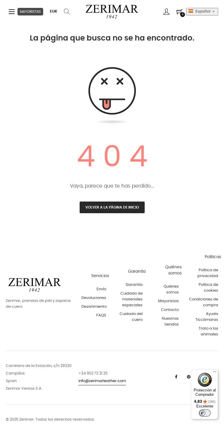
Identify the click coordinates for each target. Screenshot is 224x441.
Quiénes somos (171, 289)
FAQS (101, 315)
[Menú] (214, 373)
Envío (101, 289)
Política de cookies (208, 288)
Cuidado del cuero (131, 317)
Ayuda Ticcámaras (206, 317)
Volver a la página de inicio (112, 207)
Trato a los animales (208, 331)
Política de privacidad (207, 273)
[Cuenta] (166, 11)
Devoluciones (93, 298)
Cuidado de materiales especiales (131, 299)
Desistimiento (94, 307)
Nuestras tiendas (170, 321)
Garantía (134, 285)
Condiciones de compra (203, 302)
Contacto (170, 310)
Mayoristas (168, 301)
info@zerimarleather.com (102, 381)
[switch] (205, 413)
